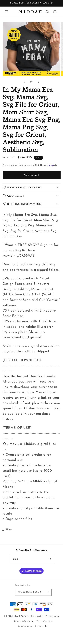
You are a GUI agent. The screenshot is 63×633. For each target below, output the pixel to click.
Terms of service (44, 621)
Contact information (23, 621)
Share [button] (9, 529)
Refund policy (41, 626)
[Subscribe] (50, 559)
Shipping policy (25, 626)
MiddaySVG (17, 616)
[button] (6, 11)
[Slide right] (38, 82)
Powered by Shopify (33, 616)
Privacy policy (52, 616)
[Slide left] (24, 82)
